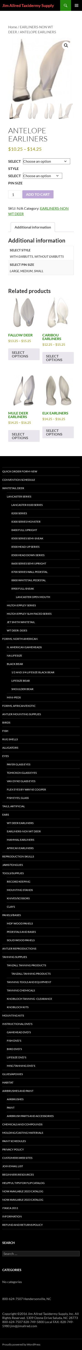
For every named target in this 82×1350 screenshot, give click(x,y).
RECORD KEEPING (18, 881)
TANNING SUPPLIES (14, 957)
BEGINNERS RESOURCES (18, 1174)
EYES (5, 756)
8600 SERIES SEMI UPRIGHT (28, 563)
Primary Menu (76, 5)
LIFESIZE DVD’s (16, 1057)
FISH (5, 731)
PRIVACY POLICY (13, 1149)
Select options (20, 354)
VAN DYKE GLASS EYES (21, 781)
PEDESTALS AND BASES (21, 931)
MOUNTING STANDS (20, 890)
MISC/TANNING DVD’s (21, 1065)
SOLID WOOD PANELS (21, 940)
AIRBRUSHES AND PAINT (17, 1091)
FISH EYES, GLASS (18, 798)
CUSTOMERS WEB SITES (17, 1158)
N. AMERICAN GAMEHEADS (24, 647)
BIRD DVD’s (14, 1049)
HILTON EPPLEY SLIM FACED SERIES (29, 613)
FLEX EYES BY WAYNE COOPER (26, 789)
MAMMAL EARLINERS (20, 839)
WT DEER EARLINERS (20, 823)
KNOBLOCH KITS (17, 1007)
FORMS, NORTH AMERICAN (20, 638)
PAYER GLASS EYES (18, 764)
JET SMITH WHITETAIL (21, 622)
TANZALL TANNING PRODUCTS (26, 965)
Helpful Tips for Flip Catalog (23, 1183)
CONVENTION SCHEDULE (18, 479)
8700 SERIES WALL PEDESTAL (29, 572)
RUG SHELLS (10, 739)
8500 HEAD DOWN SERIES (27, 555)
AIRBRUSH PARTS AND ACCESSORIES (30, 1116)
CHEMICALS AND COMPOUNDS (22, 1124)
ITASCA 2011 (10, 1208)
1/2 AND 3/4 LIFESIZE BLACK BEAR (32, 672)
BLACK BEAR (15, 664)
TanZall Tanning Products (31, 973)
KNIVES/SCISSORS (18, 898)
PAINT (11, 1107)
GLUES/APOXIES (12, 1074)
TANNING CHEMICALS (21, 990)
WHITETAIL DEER (13, 488)
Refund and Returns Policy (22, 1224)
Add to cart (38, 194)
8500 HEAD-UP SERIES (25, 546)
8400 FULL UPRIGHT (24, 530)
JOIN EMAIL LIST (12, 1166)
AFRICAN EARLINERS (20, 848)
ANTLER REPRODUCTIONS (19, 948)
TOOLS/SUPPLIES (13, 873)
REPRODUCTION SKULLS (18, 856)
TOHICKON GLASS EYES (22, 772)
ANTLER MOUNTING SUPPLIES (21, 714)
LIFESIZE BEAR (20, 680)
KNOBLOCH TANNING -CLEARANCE (29, 998)
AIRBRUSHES (15, 1099)
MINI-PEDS (14, 697)
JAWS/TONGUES (12, 865)
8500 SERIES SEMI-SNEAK (27, 538)
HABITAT (7, 1082)
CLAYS (11, 906)
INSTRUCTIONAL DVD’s (17, 1024)
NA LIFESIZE (14, 655)
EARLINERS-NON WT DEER (24, 831)
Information (12, 1216)
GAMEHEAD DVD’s (19, 1032)
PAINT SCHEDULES (14, 1141)
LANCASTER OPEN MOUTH (33, 597)
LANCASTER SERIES (19, 496)
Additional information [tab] (33, 227)
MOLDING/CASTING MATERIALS (22, 1132)
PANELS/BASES (11, 915)
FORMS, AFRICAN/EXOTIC (19, 705)
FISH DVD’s (14, 1040)
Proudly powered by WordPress (21, 1344)
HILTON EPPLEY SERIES (21, 605)
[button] (66, 45)
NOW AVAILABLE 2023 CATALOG (22, 1191)
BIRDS (6, 722)
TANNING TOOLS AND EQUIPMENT (29, 982)
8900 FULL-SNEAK (22, 588)
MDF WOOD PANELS (20, 923)
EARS (5, 814)
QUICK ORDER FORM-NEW (19, 471)
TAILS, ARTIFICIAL (13, 806)
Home (12, 27)
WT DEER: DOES (17, 630)
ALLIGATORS (10, 747)
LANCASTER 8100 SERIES (27, 505)
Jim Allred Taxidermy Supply (28, 5)
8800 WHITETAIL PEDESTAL (28, 580)
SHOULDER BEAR (22, 689)
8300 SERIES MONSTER (26, 521)
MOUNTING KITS (13, 1015)
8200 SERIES (19, 513)
